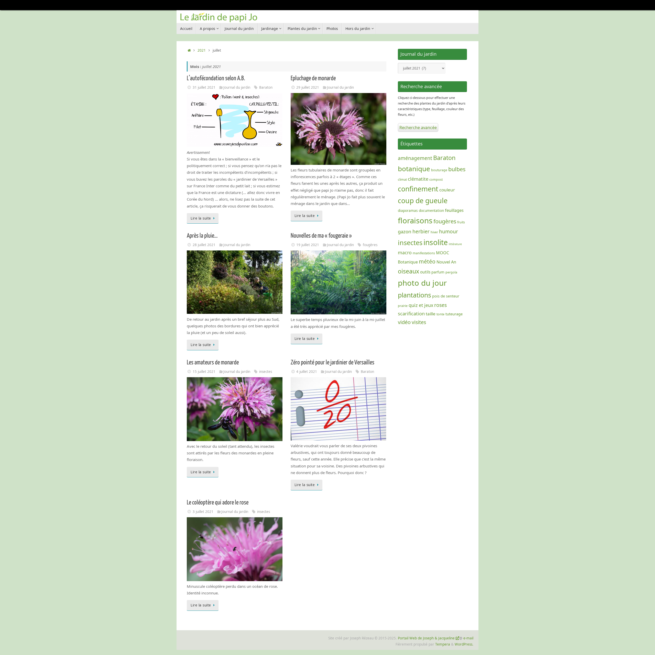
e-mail (468, 638)
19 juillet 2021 (307, 245)
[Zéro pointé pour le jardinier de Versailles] (338, 439)
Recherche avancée (418, 127)
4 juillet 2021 (306, 371)
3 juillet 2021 (203, 511)
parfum (437, 271)
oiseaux (408, 271)
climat (402, 179)
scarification (411, 313)
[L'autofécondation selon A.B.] (234, 145)
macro (405, 252)
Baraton (265, 87)
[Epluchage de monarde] (338, 163)
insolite (435, 242)
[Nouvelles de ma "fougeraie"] (338, 312)
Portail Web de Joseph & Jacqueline (426, 638)
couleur (447, 190)
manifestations (424, 253)
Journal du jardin (236, 87)
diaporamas (408, 210)
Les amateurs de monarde (213, 362)
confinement (418, 188)
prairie (403, 306)
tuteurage (454, 313)
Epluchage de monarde (313, 78)
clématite (418, 179)
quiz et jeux (421, 305)
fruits (461, 222)
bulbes (456, 169)
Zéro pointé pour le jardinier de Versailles (332, 362)
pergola (451, 272)
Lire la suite (201, 218)
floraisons (415, 220)
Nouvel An (446, 262)
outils (425, 272)
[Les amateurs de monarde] (234, 439)
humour (448, 231)
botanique (414, 168)
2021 (202, 50)
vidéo (404, 322)
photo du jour (422, 283)
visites (419, 322)
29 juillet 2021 (307, 87)
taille (430, 314)
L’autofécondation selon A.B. (216, 78)
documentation (431, 210)
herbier (421, 231)
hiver (434, 232)
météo (427, 261)
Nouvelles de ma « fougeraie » (321, 235)
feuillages (454, 210)
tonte (440, 314)
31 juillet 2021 (204, 87)
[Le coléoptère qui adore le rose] (234, 579)
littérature (455, 244)
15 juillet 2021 (204, 371)
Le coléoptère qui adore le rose (217, 502)
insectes (265, 371)
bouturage (439, 170)
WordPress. (464, 644)
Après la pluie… (202, 235)
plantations (414, 295)
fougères (370, 245)
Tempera (442, 644)
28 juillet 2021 (204, 245)
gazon (404, 231)
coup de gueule (422, 200)
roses (440, 305)
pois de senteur (445, 295)
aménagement (415, 158)
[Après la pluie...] (234, 312)
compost (436, 179)
